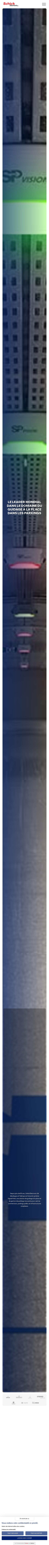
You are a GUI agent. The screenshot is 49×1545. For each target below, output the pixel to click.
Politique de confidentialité (9, 1529)
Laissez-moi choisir (24, 1538)
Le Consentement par (24, 1543)
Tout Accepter (36, 1533)
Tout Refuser (12, 1533)
